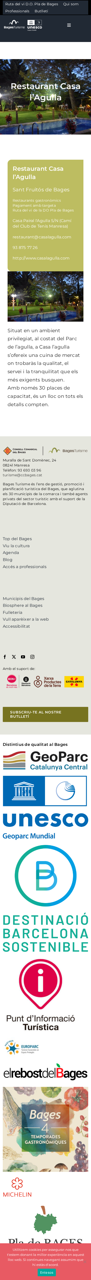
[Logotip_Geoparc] (45, 752)
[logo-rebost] (45, 1064)
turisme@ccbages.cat (22, 475)
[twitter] (14, 657)
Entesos (47, 1272)
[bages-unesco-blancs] (23, 20)
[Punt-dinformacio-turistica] (41, 958)
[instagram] (32, 657)
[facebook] (5, 657)
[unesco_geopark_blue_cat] (45, 777)
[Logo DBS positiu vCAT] (45, 846)
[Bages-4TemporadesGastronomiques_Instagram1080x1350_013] (45, 1088)
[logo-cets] (22, 1039)
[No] (84, 1261)
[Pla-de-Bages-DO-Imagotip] (45, 1204)
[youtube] (23, 657)
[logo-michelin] (17, 1178)
